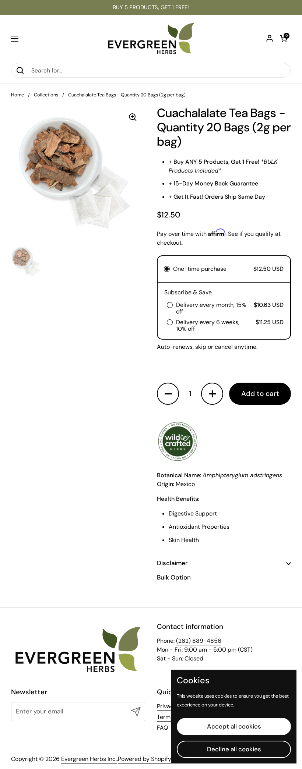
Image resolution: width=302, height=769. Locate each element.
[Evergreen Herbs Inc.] (151, 38)
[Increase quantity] (212, 394)
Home (17, 95)
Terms (165, 717)
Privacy (167, 706)
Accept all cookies (234, 726)
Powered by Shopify (144, 759)
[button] (283, 38)
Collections (46, 95)
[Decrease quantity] (168, 394)
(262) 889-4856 (198, 641)
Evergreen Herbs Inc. (89, 759)
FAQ (162, 727)
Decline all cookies (234, 749)
